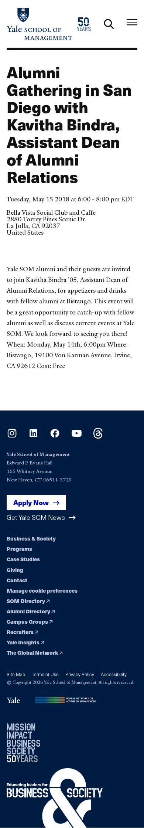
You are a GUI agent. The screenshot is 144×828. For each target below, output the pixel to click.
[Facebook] (54, 436)
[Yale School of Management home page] (39, 23)
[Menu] (132, 22)
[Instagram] (12, 436)
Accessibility (114, 674)
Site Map (16, 674)
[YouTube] (76, 436)
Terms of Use (45, 674)
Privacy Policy (79, 674)
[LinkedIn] (33, 436)
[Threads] (98, 436)
